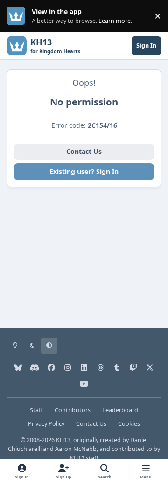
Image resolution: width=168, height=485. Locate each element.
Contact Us (84, 151)
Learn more (18, 16)
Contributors (73, 410)
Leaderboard (120, 410)
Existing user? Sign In (84, 171)
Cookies (129, 424)
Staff (36, 410)
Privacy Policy (46, 424)
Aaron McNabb (76, 449)
